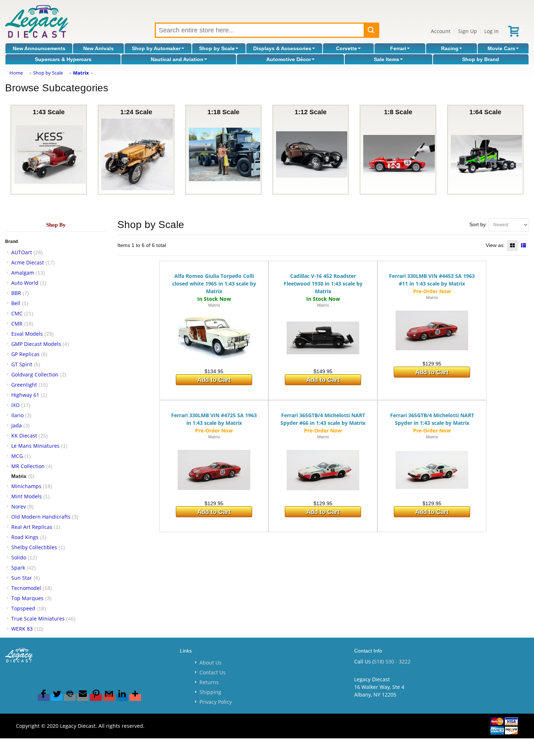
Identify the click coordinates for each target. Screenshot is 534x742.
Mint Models (26, 496)
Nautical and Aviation (177, 59)
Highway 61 (25, 394)
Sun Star (21, 577)
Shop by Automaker (156, 48)
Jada (16, 425)
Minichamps (26, 486)
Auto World (25, 282)
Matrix (81, 72)
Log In (491, 31)
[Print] (70, 697)
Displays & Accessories (282, 48)
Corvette (346, 48)
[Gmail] (109, 697)
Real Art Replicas (31, 526)
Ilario (17, 415)
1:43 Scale (49, 112)
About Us (210, 662)
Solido (18, 557)
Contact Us (212, 672)
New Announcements (39, 48)
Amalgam (22, 272)
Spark (18, 567)
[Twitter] (56, 697)
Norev (18, 506)
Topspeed (23, 608)
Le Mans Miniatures (35, 445)
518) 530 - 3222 (392, 661)
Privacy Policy (215, 701)
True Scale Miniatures (38, 618)
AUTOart (21, 252)
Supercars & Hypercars (63, 59)
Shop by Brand (480, 59)
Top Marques (27, 598)
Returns (209, 682)
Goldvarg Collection (34, 374)
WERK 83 (22, 628)
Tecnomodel (26, 588)
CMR (17, 323)
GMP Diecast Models (36, 343)
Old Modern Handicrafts (40, 516)
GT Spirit (21, 364)
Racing (449, 48)
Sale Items (386, 59)
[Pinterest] (96, 697)
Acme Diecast (27, 262)
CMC (17, 313)
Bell (15, 303)
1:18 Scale (223, 112)
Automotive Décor (288, 59)
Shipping (210, 692)
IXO (15, 405)
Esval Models (27, 333)
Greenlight (24, 384)
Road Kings (25, 537)
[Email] (83, 697)
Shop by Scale (217, 48)
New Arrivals (98, 48)
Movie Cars (501, 48)
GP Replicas (25, 354)
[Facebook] (43, 697)
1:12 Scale (311, 112)
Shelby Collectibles (34, 547)
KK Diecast (24, 435)
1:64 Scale (485, 112)
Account (440, 31)
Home (16, 72)
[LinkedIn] (122, 697)
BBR (16, 293)
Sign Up (467, 31)
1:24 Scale (136, 112)
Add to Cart (214, 379)
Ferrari (398, 48)
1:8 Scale (398, 112)
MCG (17, 455)
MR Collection (28, 466)
